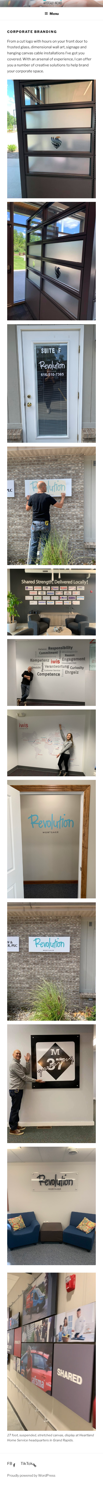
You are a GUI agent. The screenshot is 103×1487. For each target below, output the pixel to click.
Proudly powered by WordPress (31, 1475)
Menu (54, 14)
